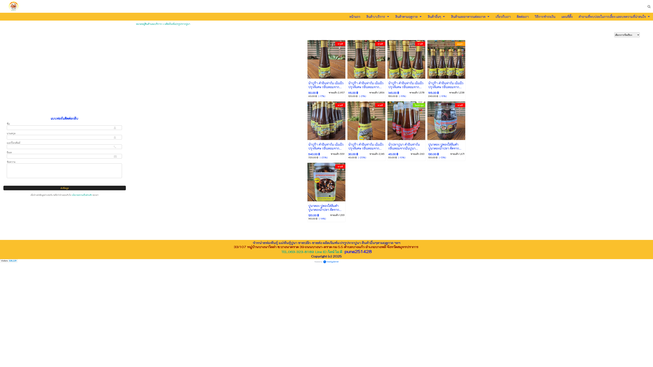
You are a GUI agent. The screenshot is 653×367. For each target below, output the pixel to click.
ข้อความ (11, 161)
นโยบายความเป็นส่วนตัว (82, 195)
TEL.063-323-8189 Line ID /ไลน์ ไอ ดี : (326, 252)
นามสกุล (11, 133)
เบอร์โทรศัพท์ (13, 142)
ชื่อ (8, 123)
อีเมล (9, 152)
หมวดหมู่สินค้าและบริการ (149, 23)
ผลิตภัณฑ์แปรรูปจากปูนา (177, 23)
